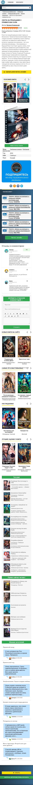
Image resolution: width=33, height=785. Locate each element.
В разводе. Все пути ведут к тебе (8, 467)
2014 (11, 153)
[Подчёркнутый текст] (10, 314)
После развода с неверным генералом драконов (9, 396)
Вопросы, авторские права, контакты (16, 777)
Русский (12, 158)
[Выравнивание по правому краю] (23, 314)
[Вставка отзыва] (11, 316)
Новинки (10, 2)
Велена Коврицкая (13, 25)
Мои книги (19, 2)
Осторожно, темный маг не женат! (24, 395)
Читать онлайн (16, 237)
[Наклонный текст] (8, 314)
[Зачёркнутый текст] (13, 314)
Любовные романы (16, 149)
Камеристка (24, 430)
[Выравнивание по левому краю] (17, 314)
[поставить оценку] (4, 28)
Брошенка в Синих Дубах (24, 467)
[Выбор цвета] (5, 316)
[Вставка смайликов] (26, 314)
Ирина (10, 281)
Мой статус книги (16, 145)
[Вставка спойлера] (18, 316)
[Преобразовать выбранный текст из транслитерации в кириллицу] (14, 316)
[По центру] (20, 314)
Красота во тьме (24, 359)
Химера (11, 249)
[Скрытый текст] (8, 316)
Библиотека (3, 2)
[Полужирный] (5, 314)
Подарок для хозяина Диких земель (8, 360)
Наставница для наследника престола (9, 431)
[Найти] (29, 7)
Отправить (16, 327)
